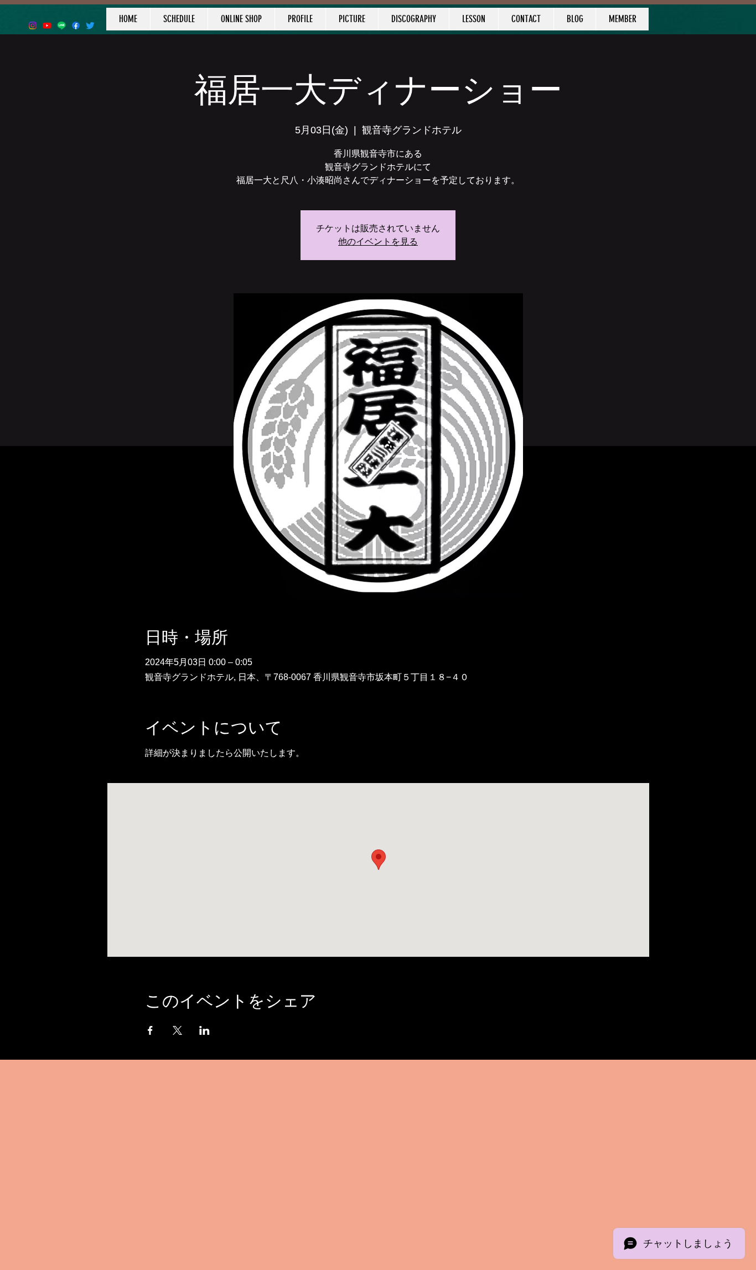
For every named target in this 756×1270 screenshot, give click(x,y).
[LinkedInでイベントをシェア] (204, 1030)
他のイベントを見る (378, 241)
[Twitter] (90, 25)
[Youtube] (47, 25)
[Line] (61, 25)
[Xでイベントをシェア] (177, 1030)
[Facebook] (76, 25)
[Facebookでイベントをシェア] (150, 1030)
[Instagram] (33, 25)
